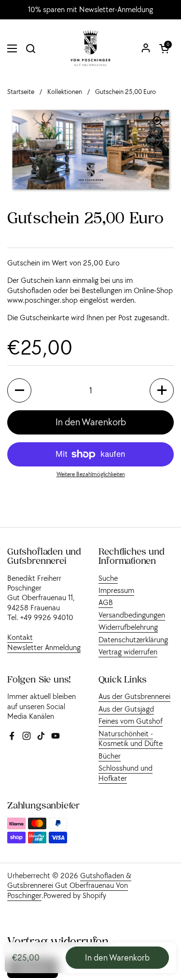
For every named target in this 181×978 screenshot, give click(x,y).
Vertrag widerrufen (127, 651)
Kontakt (20, 637)
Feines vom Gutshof (130, 721)
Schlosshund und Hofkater (125, 772)
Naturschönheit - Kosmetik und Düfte (130, 738)
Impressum (116, 590)
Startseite (20, 92)
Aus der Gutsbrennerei (134, 696)
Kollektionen (64, 92)
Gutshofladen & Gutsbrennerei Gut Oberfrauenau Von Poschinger (69, 885)
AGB (105, 602)
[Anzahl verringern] (19, 390)
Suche (108, 578)
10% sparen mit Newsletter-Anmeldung (90, 10)
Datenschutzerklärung (133, 639)
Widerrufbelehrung (128, 627)
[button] (164, 48)
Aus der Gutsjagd (126, 709)
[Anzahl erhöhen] (162, 390)
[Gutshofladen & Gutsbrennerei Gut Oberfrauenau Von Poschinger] (90, 48)
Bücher (109, 756)
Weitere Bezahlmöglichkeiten (90, 474)
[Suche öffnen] (30, 48)
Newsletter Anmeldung (44, 647)
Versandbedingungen (131, 615)
